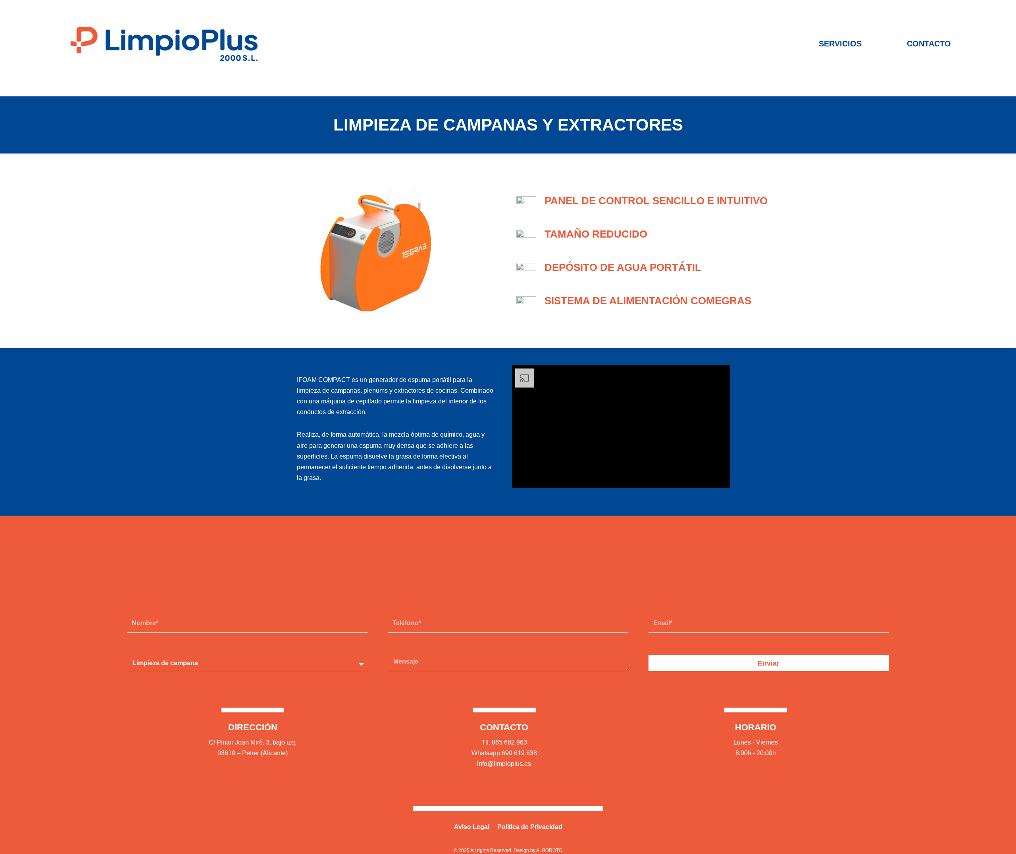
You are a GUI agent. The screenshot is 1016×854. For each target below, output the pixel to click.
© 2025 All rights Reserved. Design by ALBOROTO (508, 850)
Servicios (840, 43)
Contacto (929, 43)
